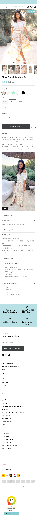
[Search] (6, 6)
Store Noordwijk (7, 442)
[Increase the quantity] (15, 117)
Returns (4, 379)
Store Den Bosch (7, 439)
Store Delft (5, 436)
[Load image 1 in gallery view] (18, 36)
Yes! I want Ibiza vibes (13, 348)
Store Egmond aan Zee (9, 446)
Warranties (5, 382)
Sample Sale (6, 415)
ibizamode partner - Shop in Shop (13, 412)
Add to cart (15, 126)
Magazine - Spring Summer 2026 (12, 406)
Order (3, 370)
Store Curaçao (6, 449)
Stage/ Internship (7, 421)
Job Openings (6, 418)
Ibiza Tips (5, 400)
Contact (4, 385)
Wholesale (5, 409)
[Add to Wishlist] (33, 126)
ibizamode (9, 469)
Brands (4, 424)
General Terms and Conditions (10, 486)
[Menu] (2, 6)
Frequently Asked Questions (11, 367)
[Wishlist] (31, 7)
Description (5, 133)
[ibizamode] (17, 6)
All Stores (5, 452)
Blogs (3, 397)
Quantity (4, 113)
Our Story (5, 403)
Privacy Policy (23, 486)
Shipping (4, 376)
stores (25, 276)
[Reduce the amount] (4, 117)
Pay (3, 373)
